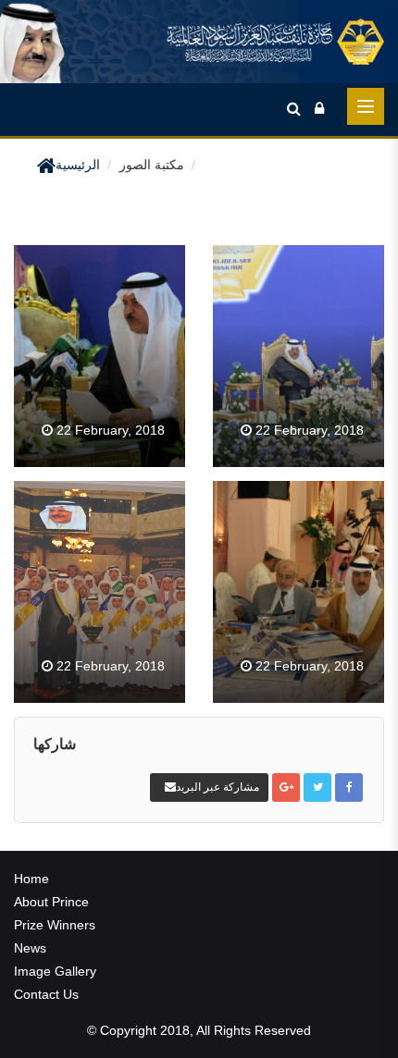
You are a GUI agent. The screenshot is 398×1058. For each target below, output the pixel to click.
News (30, 948)
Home (31, 878)
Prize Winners (54, 924)
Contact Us (46, 994)
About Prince (51, 901)
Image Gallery (55, 971)
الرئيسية (78, 164)
